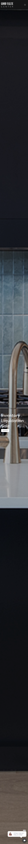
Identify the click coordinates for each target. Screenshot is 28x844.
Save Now (5, 430)
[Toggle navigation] (25, 4)
